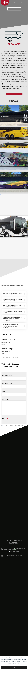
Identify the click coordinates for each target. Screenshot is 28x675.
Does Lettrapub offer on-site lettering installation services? (12, 311)
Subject (4, 391)
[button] (14, 94)
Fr (12, 2)
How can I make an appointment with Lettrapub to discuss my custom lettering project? (12, 318)
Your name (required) (7, 375)
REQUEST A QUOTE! (14, 9)
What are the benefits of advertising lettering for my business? (12, 306)
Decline (14, 672)
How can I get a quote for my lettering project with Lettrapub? (12, 300)
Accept (14, 667)
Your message (5, 399)
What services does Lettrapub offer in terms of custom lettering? (12, 294)
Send (4, 418)
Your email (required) (7, 383)
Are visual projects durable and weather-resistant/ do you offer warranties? (11, 326)
